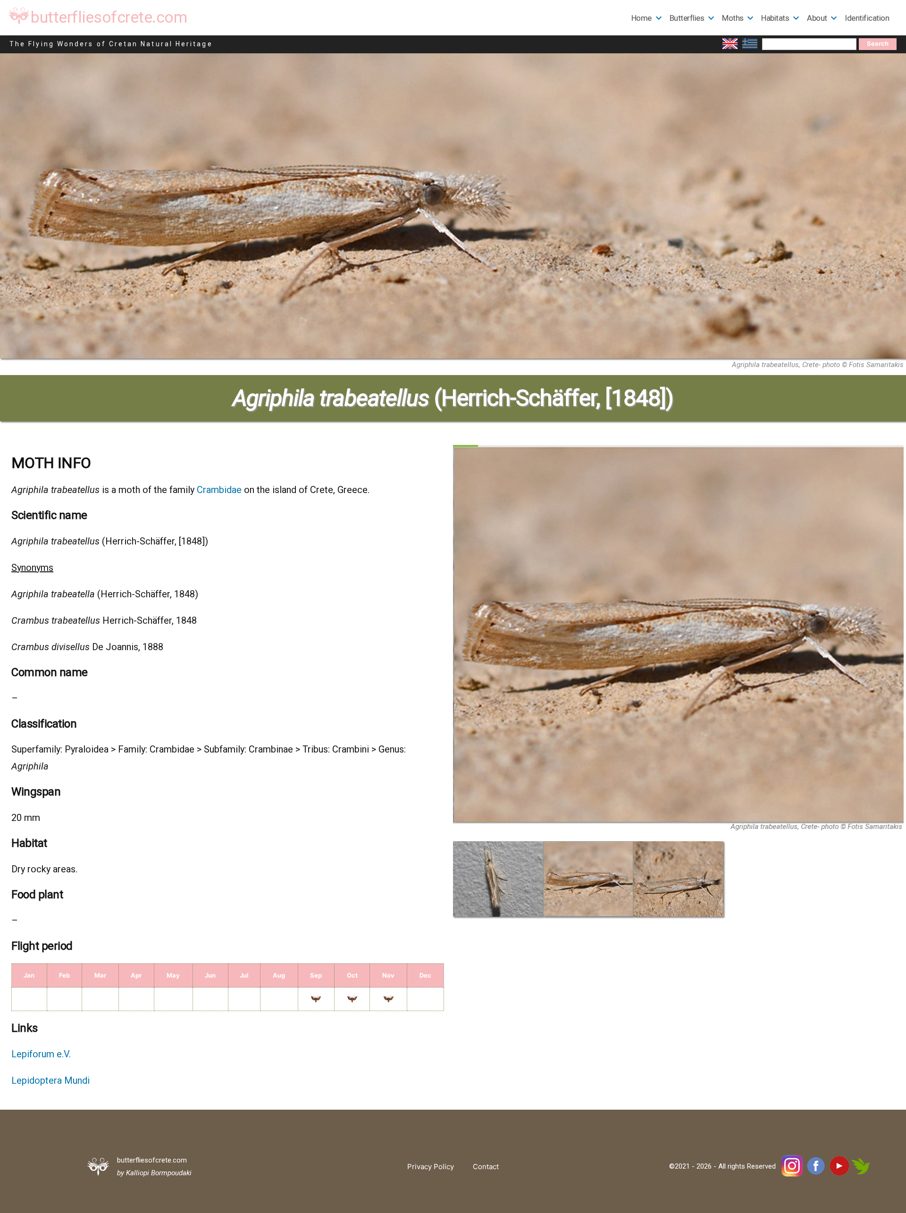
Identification (867, 18)
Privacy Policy (430, 1166)
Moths (733, 18)
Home (641, 18)
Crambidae (219, 489)
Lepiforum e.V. (41, 1054)
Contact (486, 1166)
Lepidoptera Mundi (50, 1080)
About (817, 18)
